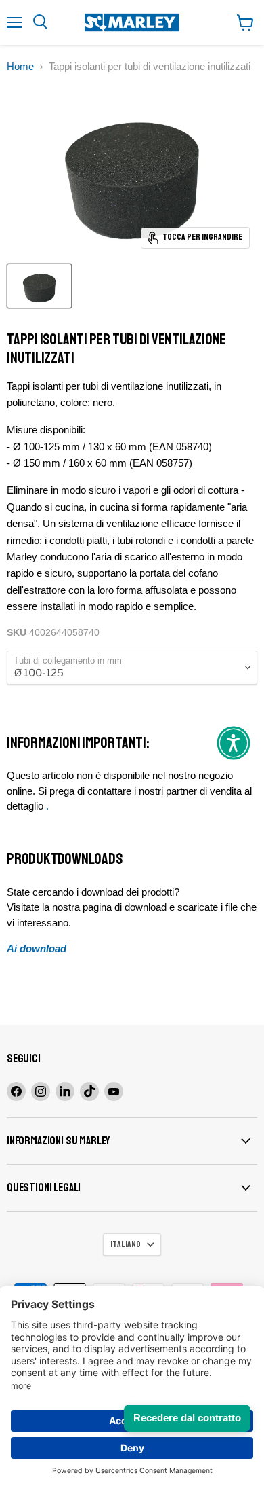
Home (20, 66)
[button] (233, 743)
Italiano (125, 1244)
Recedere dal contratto (187, 1418)
